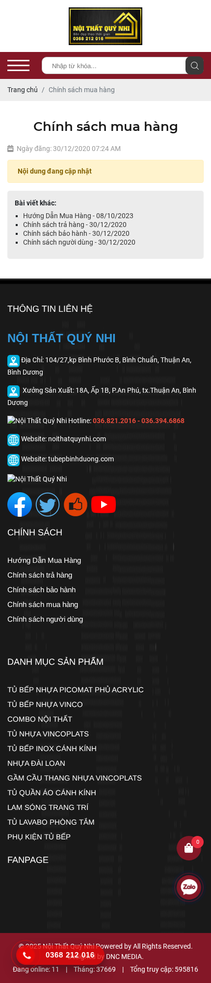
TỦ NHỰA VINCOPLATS (48, 734)
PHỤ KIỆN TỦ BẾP (39, 836)
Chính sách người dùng (45, 619)
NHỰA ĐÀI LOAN (36, 763)
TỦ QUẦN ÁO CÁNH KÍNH (51, 792)
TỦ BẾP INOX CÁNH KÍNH (52, 748)
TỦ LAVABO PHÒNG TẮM (51, 822)
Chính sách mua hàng (42, 604)
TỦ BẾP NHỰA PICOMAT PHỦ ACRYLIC (75, 689)
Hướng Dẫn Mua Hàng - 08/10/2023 (78, 216)
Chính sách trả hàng (39, 575)
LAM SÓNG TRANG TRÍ (47, 807)
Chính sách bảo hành (41, 589)
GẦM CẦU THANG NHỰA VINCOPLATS (74, 778)
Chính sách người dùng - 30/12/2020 (79, 242)
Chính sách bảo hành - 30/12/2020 (76, 233)
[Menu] (18, 65)
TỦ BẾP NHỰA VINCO (45, 704)
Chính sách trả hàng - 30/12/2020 (75, 224)
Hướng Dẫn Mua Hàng (44, 560)
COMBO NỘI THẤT (39, 719)
